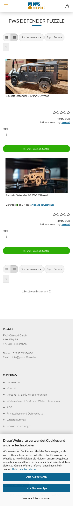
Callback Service (16, 419)
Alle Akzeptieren (36, 476)
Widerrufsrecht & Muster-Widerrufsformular (34, 401)
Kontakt (11, 388)
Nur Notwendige (36, 488)
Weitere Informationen (36, 498)
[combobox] (31, 37)
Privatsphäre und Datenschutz (25, 413)
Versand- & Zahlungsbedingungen (27, 394)
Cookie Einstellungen (19, 426)
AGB (9, 407)
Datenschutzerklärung (24, 469)
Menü (6, 6)
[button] (7, 37)
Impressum (13, 382)
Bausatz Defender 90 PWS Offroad (27, 195)
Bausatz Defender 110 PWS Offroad (27, 95)
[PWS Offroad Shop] (36, 6)
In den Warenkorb (36, 148)
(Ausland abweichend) (42, 204)
